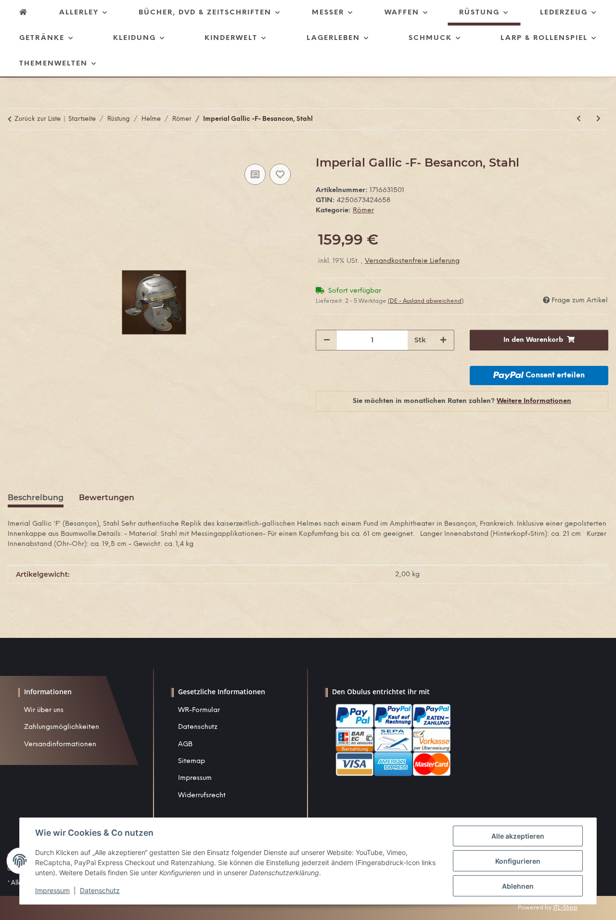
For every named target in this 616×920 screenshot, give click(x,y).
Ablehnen (518, 886)
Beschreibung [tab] (36, 497)
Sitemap (191, 761)
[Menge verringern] (326, 340)
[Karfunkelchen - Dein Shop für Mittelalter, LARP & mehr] (23, 13)
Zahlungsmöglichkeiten (61, 727)
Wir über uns (44, 710)
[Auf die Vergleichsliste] (255, 174)
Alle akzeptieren (517, 836)
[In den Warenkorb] (15, 150)
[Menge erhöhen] (443, 340)
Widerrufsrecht (202, 795)
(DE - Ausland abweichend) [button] (425, 301)
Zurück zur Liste (37, 119)
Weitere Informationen (534, 401)
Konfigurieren (517, 861)
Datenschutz (198, 727)
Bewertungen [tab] (106, 497)
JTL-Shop (565, 908)
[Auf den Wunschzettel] (280, 174)
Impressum (195, 778)
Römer (363, 210)
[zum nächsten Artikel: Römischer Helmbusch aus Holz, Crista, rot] (598, 119)
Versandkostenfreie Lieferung (412, 261)
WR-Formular (199, 710)
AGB (185, 744)
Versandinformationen (60, 744)
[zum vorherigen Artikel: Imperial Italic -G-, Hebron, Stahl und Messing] (579, 119)
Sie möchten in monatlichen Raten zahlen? (462, 401)
